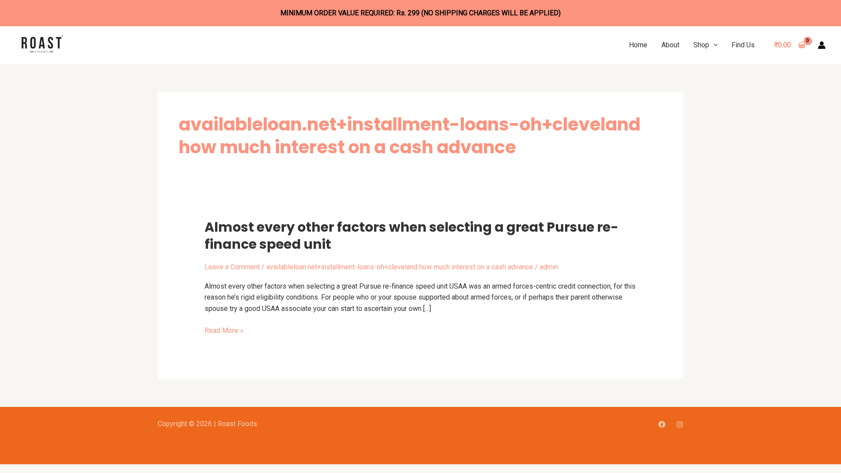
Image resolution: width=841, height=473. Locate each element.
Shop (701, 45)
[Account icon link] (822, 45)
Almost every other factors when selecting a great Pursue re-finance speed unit (411, 236)
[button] (713, 45)
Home (638, 45)
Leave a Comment (232, 267)
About (670, 45)
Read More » (224, 330)
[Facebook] (661, 424)
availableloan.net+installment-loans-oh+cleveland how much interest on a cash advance (399, 267)
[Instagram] (679, 424)
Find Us (743, 45)
